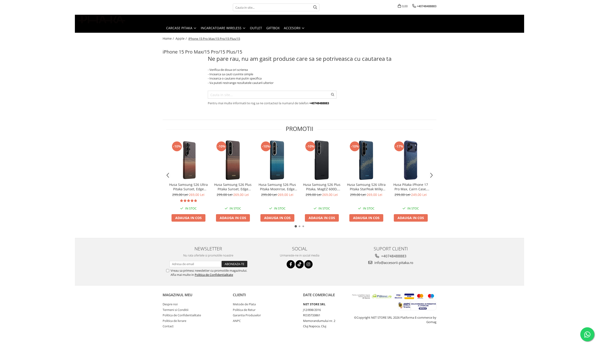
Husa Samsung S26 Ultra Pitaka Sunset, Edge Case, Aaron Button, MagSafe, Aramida (188, 186)
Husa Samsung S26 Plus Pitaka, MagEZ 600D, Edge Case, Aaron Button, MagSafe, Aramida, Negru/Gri (322, 186)
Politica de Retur (244, 310)
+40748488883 (393, 256)
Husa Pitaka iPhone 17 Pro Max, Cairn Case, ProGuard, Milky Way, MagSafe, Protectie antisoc (410, 186)
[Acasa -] (101, 19)
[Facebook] (291, 264)
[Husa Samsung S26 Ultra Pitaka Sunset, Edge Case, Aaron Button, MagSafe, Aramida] (188, 160)
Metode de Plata (244, 304)
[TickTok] (300, 264)
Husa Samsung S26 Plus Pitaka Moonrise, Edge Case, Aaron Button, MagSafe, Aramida (277, 186)
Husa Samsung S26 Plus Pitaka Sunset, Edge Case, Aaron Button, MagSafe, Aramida (233, 186)
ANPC (237, 321)
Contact (168, 326)
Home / (169, 38)
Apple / (181, 38)
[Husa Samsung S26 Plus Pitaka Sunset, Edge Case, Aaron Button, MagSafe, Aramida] (233, 160)
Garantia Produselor (247, 315)
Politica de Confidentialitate (214, 275)
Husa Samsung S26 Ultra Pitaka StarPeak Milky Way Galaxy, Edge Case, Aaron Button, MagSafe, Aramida (366, 186)
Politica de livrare (174, 321)
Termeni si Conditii (175, 310)
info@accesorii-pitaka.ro (393, 262)
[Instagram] (308, 264)
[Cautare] (315, 7)
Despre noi (170, 304)
